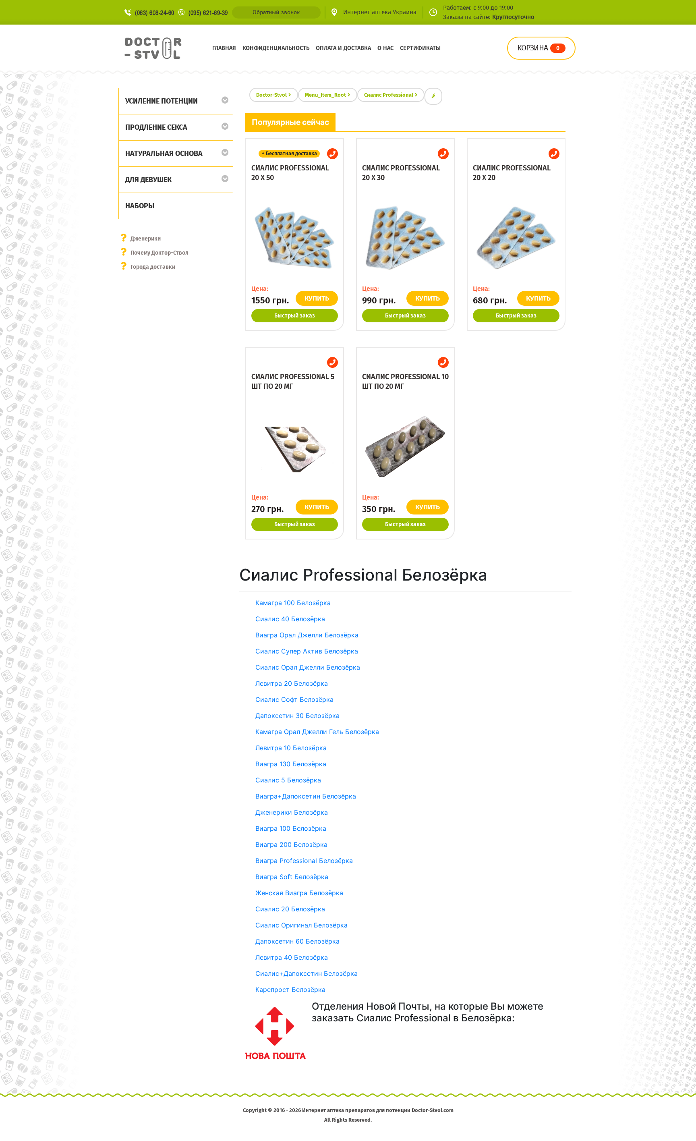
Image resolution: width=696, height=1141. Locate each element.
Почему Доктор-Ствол (159, 252)
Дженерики (145, 238)
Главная (224, 48)
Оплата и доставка (343, 48)
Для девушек (148, 179)
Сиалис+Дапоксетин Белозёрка (306, 973)
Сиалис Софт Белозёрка (294, 699)
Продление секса (156, 127)
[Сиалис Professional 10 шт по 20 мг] (405, 446)
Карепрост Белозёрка (290, 989)
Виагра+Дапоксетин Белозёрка (305, 796)
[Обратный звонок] (332, 153)
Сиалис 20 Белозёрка (290, 909)
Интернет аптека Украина (379, 12)
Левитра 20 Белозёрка (291, 683)
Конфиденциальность (275, 48)
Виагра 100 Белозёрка (290, 828)
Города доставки (152, 266)
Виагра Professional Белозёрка (304, 861)
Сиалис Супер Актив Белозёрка (306, 651)
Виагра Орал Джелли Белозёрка (306, 635)
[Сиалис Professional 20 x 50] (294, 237)
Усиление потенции (161, 101)
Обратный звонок (276, 12)
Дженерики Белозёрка (291, 812)
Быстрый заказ (294, 315)
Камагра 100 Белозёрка (293, 603)
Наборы (139, 205)
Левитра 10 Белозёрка (291, 748)
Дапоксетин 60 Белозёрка (297, 941)
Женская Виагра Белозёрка (299, 893)
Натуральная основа (164, 153)
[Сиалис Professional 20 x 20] (516, 237)
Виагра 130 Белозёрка (290, 764)
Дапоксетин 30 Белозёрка (297, 716)
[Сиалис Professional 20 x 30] (405, 237)
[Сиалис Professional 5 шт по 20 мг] (294, 446)
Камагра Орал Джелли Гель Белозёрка (317, 732)
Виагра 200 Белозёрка (291, 844)
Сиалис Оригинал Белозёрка (301, 925)
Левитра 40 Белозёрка (291, 957)
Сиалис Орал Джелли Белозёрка (307, 667)
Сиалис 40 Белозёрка (290, 619)
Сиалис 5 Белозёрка (288, 780)
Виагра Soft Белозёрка (291, 877)
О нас (385, 48)
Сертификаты (420, 48)
